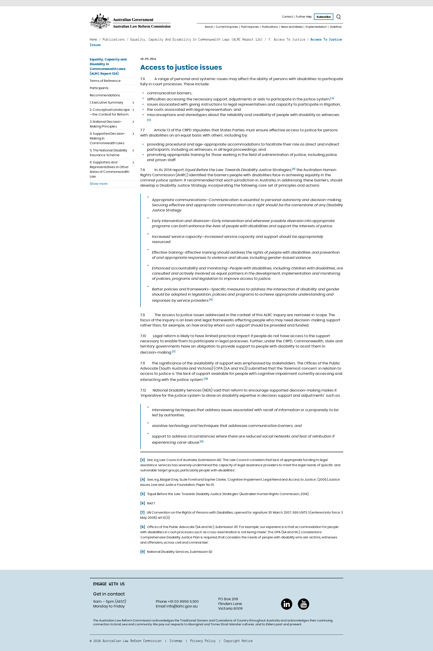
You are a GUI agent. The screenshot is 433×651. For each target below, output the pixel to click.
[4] (149, 120)
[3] (332, 98)
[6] (211, 300)
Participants (99, 88)
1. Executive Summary (106, 102)
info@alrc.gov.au (182, 606)
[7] (173, 351)
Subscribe (323, 17)
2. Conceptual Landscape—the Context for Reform (110, 112)
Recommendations (105, 95)
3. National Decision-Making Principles (106, 124)
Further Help (304, 16)
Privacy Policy (203, 641)
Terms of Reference (105, 81)
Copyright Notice (238, 641)
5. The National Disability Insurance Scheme (108, 153)
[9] (201, 441)
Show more (99, 183)
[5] (293, 169)
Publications (270, 26)
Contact (287, 16)
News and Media (291, 26)
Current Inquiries (227, 26)
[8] (206, 379)
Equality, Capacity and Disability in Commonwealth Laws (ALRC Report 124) (108, 66)
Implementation (316, 26)
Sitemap (176, 641)
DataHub (336, 26)
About (209, 26)
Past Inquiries (249, 26)
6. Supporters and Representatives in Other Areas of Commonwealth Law (109, 169)
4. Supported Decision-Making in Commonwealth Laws (108, 138)
